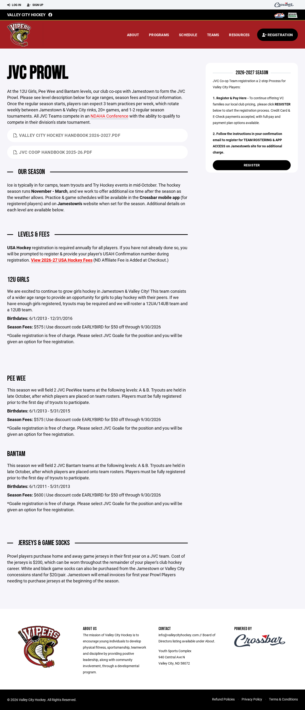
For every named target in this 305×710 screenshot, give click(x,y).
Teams (213, 34)
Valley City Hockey (26, 14)
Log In (16, 5)
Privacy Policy (252, 699)
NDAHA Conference (109, 116)
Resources (239, 34)
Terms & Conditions (283, 699)
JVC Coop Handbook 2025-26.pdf (55, 152)
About (133, 34)
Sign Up (37, 5)
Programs (159, 34)
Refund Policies (223, 699)
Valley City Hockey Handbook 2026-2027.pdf (69, 135)
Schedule (188, 34)
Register (252, 165)
